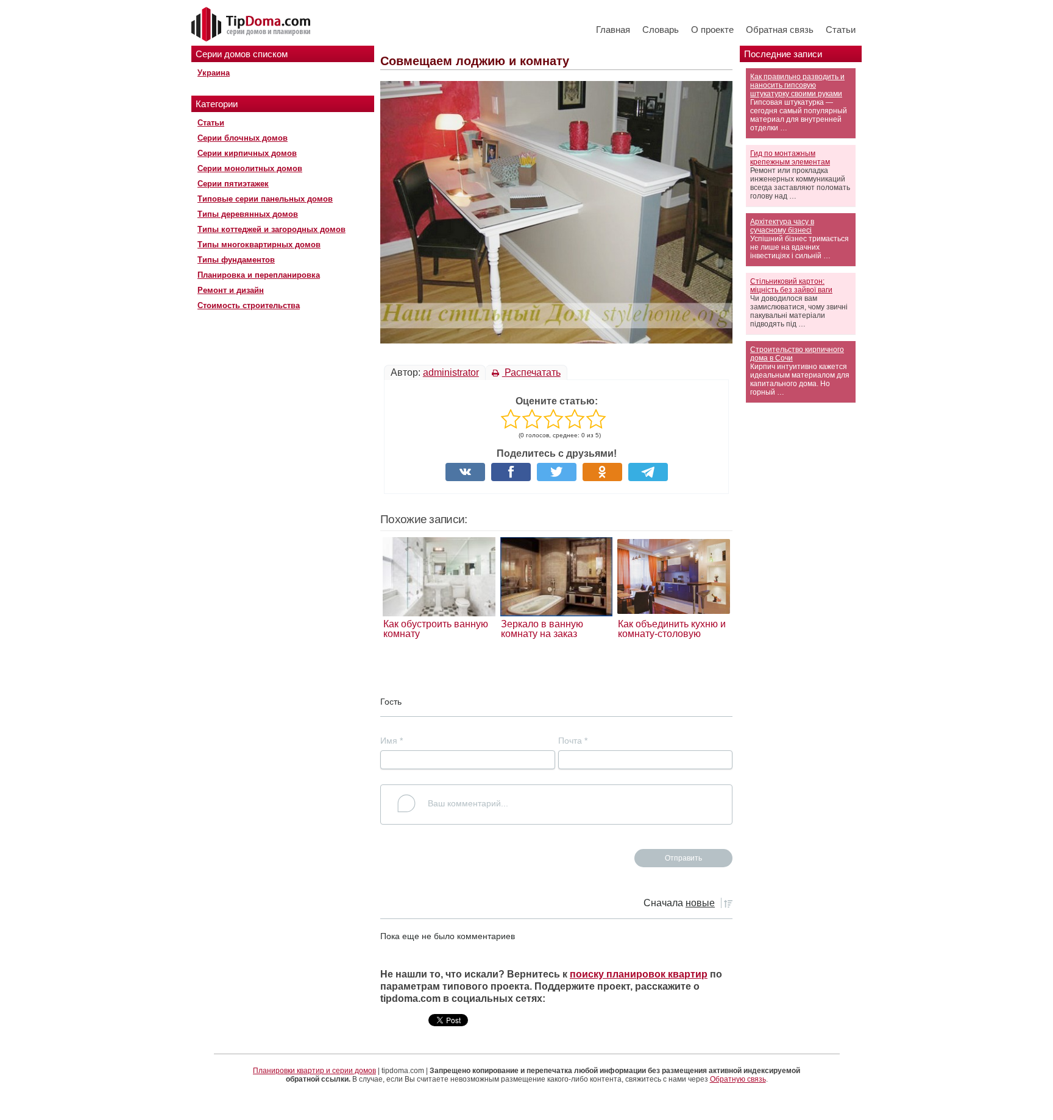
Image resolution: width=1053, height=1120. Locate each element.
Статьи (841, 29)
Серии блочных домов (242, 138)
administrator (451, 372)
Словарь (660, 29)
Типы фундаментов (236, 259)
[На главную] (252, 24)
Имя (391, 740)
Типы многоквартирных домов (259, 244)
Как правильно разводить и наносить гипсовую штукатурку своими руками (797, 85)
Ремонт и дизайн (230, 290)
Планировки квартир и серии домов (314, 1070)
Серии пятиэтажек (233, 183)
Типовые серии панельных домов (265, 198)
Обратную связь (738, 1079)
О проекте (712, 29)
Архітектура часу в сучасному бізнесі (782, 225)
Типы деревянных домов (247, 214)
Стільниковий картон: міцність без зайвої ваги (791, 285)
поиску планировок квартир (638, 974)
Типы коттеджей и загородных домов (271, 229)
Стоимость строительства (248, 305)
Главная (613, 29)
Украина (213, 72)
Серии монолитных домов (249, 168)
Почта (572, 740)
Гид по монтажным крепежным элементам (790, 157)
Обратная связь (780, 29)
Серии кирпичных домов (247, 153)
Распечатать (531, 372)
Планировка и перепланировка (258, 275)
